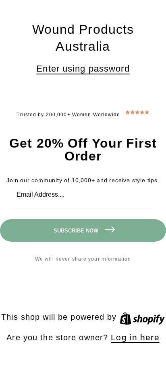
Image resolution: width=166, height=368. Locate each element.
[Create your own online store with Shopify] (142, 316)
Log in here (135, 337)
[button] (82, 69)
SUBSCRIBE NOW (76, 231)
